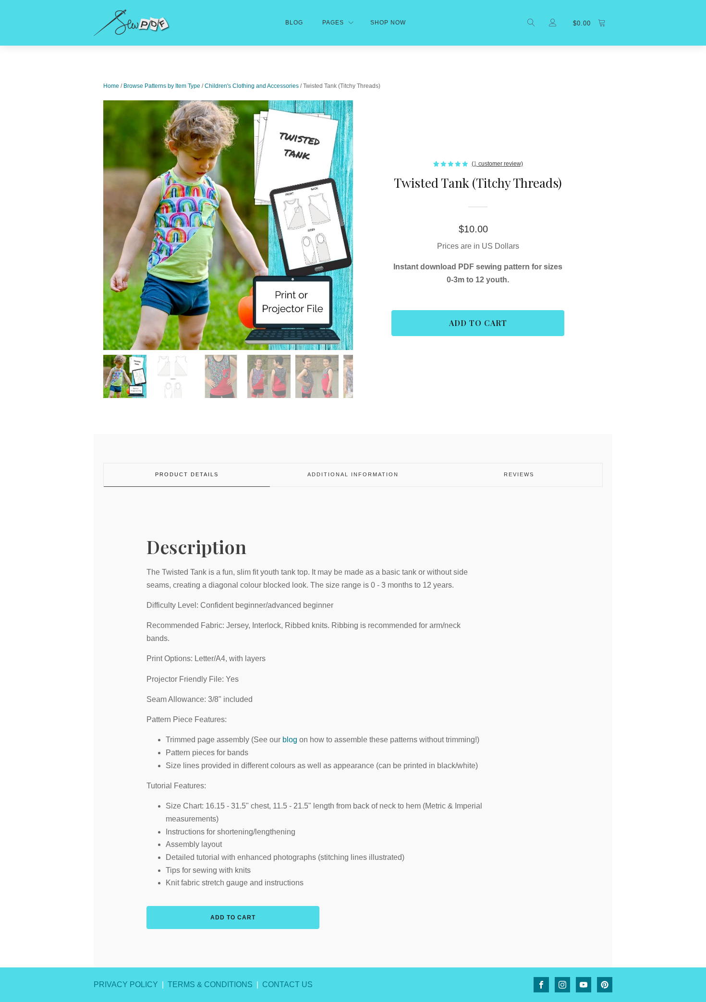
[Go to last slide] (103, 225)
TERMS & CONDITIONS (210, 984)
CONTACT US (287, 984)
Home (111, 86)
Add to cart (478, 323)
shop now (388, 22)
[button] (124, 376)
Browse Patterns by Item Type (161, 86)
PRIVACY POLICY (126, 984)
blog (289, 740)
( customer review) (497, 163)
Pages (333, 22)
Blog (294, 22)
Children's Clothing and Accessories (252, 86)
